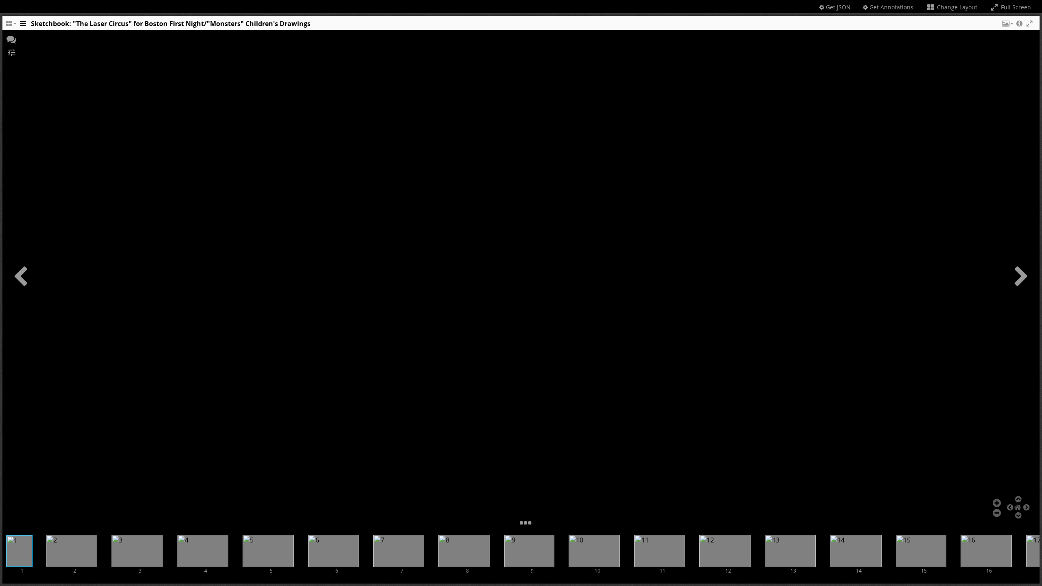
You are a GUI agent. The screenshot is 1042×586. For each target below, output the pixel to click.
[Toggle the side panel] (23, 26)
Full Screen (1015, 7)
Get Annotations (890, 7)
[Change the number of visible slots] (10, 26)
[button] (1007, 26)
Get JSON (837, 7)
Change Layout (956, 7)
